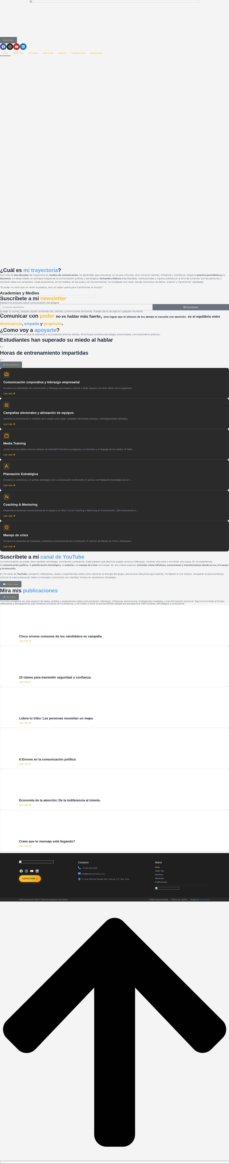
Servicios (33, 53)
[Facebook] (3, 46)
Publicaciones (78, 53)
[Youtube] (16, 46)
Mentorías (48, 53)
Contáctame (96, 53)
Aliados (62, 53)
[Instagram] (10, 46)
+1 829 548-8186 (89, 868)
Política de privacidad (158, 899)
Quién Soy (18, 53)
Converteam (204, 899)
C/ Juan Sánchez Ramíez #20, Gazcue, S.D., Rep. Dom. (106, 879)
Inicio (5, 53)
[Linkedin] (23, 46)
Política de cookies (179, 899)
